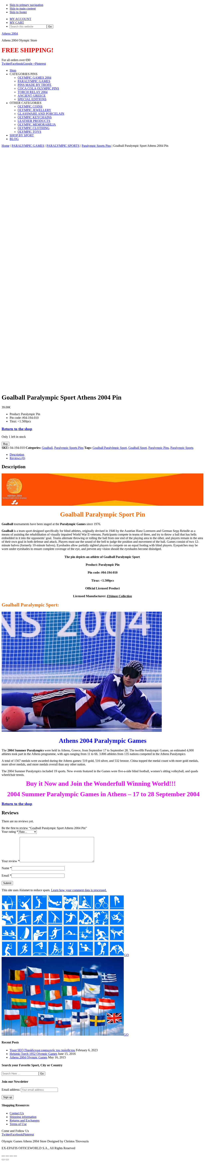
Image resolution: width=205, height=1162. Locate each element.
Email (6, 875)
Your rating (10, 831)
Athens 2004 (10, 33)
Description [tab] (17, 454)
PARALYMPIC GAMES (28, 145)
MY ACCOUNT (20, 19)
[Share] (11, 1156)
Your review (11, 861)
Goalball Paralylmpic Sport (109, 447)
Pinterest (40, 63)
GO (126, 955)
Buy (5, 443)
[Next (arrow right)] (7, 1159)
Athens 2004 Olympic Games (28, 1057)
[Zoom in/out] (3, 1156)
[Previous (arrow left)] (3, 1159)
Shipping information (23, 1117)
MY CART (17, 22)
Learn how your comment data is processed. (79, 890)
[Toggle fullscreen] (7, 1156)
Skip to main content (23, 8)
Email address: (11, 1089)
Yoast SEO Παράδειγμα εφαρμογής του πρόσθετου (42, 1050)
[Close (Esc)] (15, 1156)
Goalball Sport (137, 447)
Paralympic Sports (181, 447)
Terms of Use (18, 1124)
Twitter (6, 63)
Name (7, 868)
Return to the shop (17, 429)
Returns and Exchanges (24, 1120)
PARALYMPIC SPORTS (62, 145)
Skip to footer (18, 12)
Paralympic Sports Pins (96, 145)
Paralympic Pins (158, 447)
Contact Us (17, 1113)
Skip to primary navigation (26, 5)
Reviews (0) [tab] (17, 458)
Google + (29, 63)
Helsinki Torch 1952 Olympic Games (33, 1053)
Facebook (17, 63)
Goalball (47, 447)
